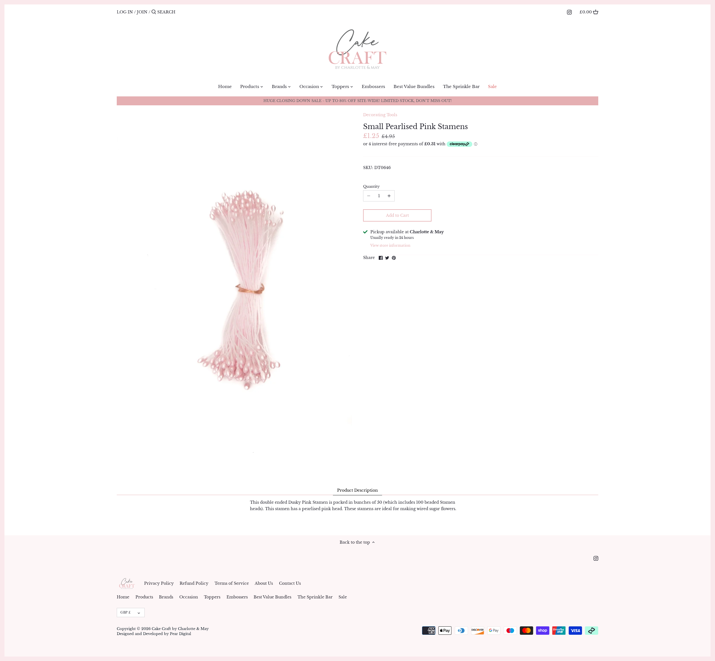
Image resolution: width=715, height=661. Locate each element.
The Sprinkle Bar (315, 597)
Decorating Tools (380, 114)
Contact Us (290, 583)
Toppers (212, 597)
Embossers (237, 597)
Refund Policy (194, 583)
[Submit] (153, 12)
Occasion (188, 597)
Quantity (371, 186)
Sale (343, 597)
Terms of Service (231, 583)
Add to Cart (397, 215)
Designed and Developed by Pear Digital (154, 634)
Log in (125, 12)
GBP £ (125, 612)
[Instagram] (569, 11)
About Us (264, 583)
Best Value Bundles (272, 597)
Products (144, 597)
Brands (166, 597)
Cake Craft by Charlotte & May (180, 629)
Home (123, 597)
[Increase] (389, 196)
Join (142, 12)
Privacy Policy (159, 583)
